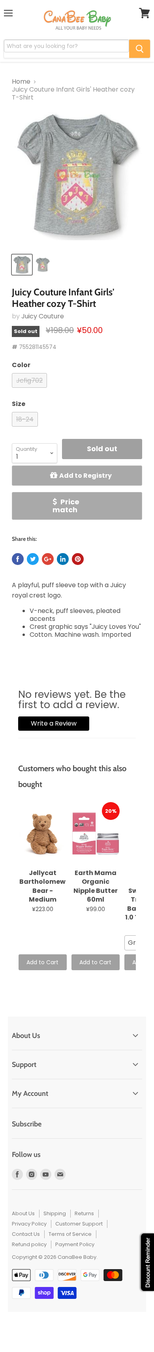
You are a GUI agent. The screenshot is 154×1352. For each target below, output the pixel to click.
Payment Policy (74, 1244)
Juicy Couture (42, 316)
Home (21, 82)
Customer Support (79, 1224)
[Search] (139, 49)
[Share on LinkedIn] (63, 559)
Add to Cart (42, 962)
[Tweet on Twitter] (33, 559)
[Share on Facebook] (18, 559)
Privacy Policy (29, 1224)
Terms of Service (70, 1234)
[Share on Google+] (48, 559)
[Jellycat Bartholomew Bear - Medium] (43, 834)
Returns (84, 1213)
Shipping (54, 1213)
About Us (23, 1213)
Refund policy (29, 1244)
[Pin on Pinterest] (78, 559)
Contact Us (26, 1234)
